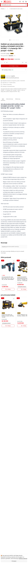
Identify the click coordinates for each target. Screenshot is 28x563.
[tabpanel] (14, 170)
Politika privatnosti (23, 558)
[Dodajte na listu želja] (22, 62)
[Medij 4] (15, 40)
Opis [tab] (3, 99)
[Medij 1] (10, 40)
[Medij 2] (11, 40)
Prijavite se (4, 246)
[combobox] (14, 5)
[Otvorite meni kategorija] (2, 2)
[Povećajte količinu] (7, 62)
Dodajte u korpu (14, 66)
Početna (2, 8)
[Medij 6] (18, 40)
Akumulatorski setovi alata (16, 8)
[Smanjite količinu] (2, 62)
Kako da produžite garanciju (12, 77)
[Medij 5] (16, 40)
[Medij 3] (13, 40)
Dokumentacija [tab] (9, 99)
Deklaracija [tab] (17, 99)
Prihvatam (14, 561)
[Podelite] (26, 62)
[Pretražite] (26, 5)
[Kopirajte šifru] (15, 55)
